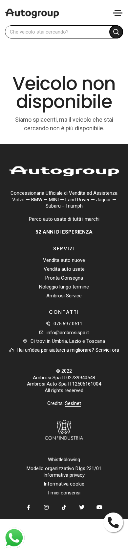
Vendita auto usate (64, 269)
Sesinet (73, 403)
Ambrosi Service (64, 296)
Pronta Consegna (64, 278)
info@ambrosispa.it (68, 333)
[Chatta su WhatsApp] (14, 537)
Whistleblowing (64, 460)
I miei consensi (64, 493)
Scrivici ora (107, 350)
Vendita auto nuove (64, 260)
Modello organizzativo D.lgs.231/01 (64, 468)
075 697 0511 (67, 324)
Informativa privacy (64, 475)
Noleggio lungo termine (64, 287)
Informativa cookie (64, 484)
